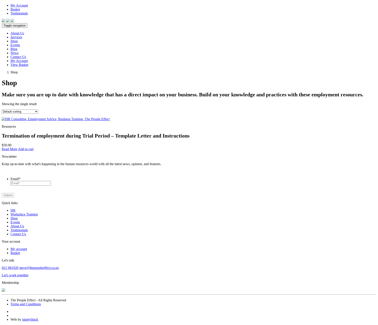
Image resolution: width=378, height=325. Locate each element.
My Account (19, 5)
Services (16, 37)
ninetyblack (30, 319)
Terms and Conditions (25, 304)
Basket (15, 9)
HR (13, 210)
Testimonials (19, 13)
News (14, 53)
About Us (17, 33)
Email (15, 179)
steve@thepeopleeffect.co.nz (39, 268)
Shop (14, 41)
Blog (13, 49)
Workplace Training (24, 214)
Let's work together (15, 275)
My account (18, 249)
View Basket (19, 65)
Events (15, 45)
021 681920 (10, 268)
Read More (9, 149)
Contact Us (18, 57)
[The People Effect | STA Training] (3, 21)
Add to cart (25, 149)
